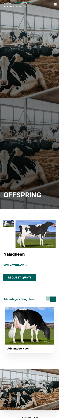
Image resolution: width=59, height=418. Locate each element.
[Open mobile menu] (55, 4)
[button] (8, 223)
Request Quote (20, 277)
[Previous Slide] (48, 298)
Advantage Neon (18, 348)
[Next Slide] (53, 299)
